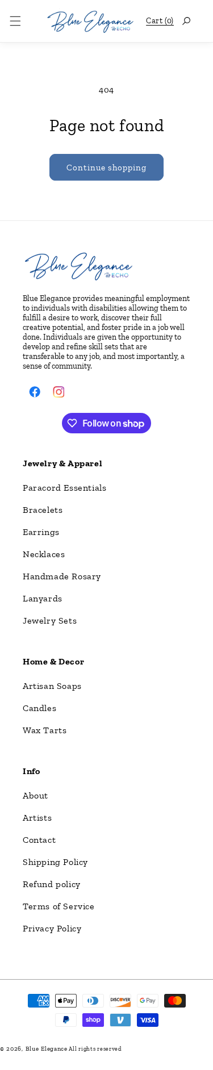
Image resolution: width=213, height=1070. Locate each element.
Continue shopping (106, 167)
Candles (39, 708)
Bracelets (42, 509)
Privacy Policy (52, 928)
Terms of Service (59, 906)
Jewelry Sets (50, 620)
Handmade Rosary (62, 576)
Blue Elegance (47, 1048)
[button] (15, 21)
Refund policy (52, 884)
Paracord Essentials (64, 487)
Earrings (41, 531)
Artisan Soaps (52, 685)
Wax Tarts (44, 730)
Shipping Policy (55, 861)
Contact (39, 839)
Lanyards (42, 598)
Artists (37, 817)
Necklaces (44, 554)
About (35, 795)
